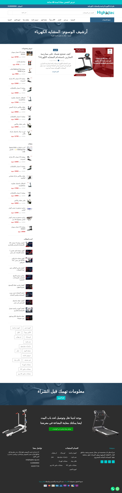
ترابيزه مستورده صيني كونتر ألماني (17, 209)
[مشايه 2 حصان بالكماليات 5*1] (29, 90)
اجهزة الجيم (73, 469)
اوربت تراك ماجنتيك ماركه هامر (17, 132)
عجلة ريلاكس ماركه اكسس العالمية (17, 108)
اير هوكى (18, 337)
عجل (18, 351)
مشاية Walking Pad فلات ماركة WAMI (17, 70)
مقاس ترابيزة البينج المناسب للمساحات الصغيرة (18, 277)
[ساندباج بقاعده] (29, 63)
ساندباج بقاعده (21, 61)
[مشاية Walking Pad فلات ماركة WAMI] (29, 71)
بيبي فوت (28, 341)
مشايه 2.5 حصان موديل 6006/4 (18, 228)
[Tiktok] (102, 461)
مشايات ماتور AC (25, 369)
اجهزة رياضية (16, 328)
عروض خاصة (27, 355)
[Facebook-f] (113, 461)
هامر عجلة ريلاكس (19, 124)
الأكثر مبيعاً (27, 332)
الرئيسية (69, 35)
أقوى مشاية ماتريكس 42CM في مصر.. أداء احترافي (18, 260)
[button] (61, 429)
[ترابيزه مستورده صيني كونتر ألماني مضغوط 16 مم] (29, 219)
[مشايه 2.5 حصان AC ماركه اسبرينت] (29, 81)
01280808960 (12, 6)
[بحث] (10, 13)
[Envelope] (105, 461)
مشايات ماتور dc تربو (24, 374)
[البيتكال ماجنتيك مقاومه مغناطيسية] (29, 100)
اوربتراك (28, 337)
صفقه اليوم (27, 351)
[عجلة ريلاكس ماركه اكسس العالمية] (29, 109)
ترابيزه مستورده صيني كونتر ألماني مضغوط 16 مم (17, 218)
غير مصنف (27, 360)
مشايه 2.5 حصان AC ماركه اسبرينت (17, 79)
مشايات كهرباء (26, 364)
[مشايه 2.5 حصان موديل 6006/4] (29, 229)
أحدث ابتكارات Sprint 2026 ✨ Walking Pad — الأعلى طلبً (17, 149)
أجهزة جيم (28, 328)
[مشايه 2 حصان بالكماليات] (29, 118)
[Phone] (113, 489)
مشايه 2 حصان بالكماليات (17, 116)
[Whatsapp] (109, 461)
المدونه (55, 50)
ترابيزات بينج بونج (26, 346)
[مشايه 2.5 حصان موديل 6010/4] (29, 54)
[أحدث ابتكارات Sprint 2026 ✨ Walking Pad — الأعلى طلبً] (29, 150)
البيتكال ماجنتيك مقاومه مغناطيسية (18, 98)
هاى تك (66, 481)
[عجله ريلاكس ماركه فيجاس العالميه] (29, 177)
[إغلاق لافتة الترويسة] (2, 2)
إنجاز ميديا (42, 481)
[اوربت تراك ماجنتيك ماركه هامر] (29, 134)
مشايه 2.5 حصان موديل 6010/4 (18, 53)
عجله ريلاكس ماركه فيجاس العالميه (17, 177)
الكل (18, 332)
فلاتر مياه (17, 360)
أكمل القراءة (55, 71)
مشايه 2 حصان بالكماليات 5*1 (17, 89)
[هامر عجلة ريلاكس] (29, 125)
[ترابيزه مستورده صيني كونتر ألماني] (29, 210)
